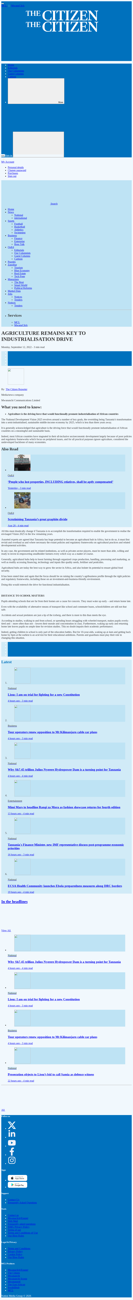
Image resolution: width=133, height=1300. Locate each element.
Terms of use (14, 1229)
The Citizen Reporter (16, 389)
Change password (17, 170)
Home (11, 65)
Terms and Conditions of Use (23, 1232)
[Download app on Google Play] (17, 1180)
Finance (18, 238)
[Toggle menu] (2, 3)
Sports (11, 221)
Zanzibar (12, 264)
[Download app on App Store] (17, 1187)
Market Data (14, 291)
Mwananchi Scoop (17, 1278)
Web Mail (13, 1221)
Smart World (20, 285)
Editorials (13, 68)
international (20, 218)
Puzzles (12, 261)
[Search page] (25, 59)
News (11, 212)
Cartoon (12, 76)
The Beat (19, 282)
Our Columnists (16, 70)
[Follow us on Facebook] (12, 1154)
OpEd (11, 247)
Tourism (18, 267)
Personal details (16, 167)
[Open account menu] (38, 144)
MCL (4, 5)
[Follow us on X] (12, 1128)
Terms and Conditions (19, 1248)
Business (12, 235)
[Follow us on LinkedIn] (12, 1137)
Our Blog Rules (16, 1235)
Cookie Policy (15, 1254)
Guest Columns (16, 73)
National (18, 215)
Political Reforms (23, 288)
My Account (7, 161)
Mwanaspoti (14, 1281)
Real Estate (20, 273)
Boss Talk (19, 244)
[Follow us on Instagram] (12, 1163)
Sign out (12, 176)
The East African (16, 1284)
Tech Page (19, 276)
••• (3, 155)
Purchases (13, 173)
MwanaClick (17, 5)
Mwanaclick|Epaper (18, 1218)
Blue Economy (22, 270)
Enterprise (19, 241)
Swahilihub (13, 1287)
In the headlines (14, 901)
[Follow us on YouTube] (12, 1146)
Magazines (13, 279)
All (3, 1110)
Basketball (19, 226)
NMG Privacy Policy (19, 1227)
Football (18, 223)
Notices (18, 296)
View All (6, 930)
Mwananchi (14, 1275)
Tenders (18, 299)
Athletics (18, 229)
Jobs (10, 294)
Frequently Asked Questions (22, 1202)
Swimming (19, 232)
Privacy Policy (15, 1251)
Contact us (13, 1215)
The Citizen (14, 1272)
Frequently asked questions (22, 1224)
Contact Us (13, 1199)
